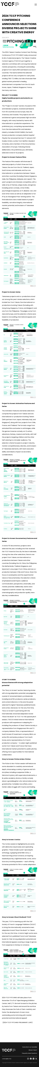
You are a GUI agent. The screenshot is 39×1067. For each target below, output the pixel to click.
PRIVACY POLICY (33, 1050)
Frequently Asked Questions (29, 1053)
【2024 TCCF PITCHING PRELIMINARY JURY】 (17, 1022)
